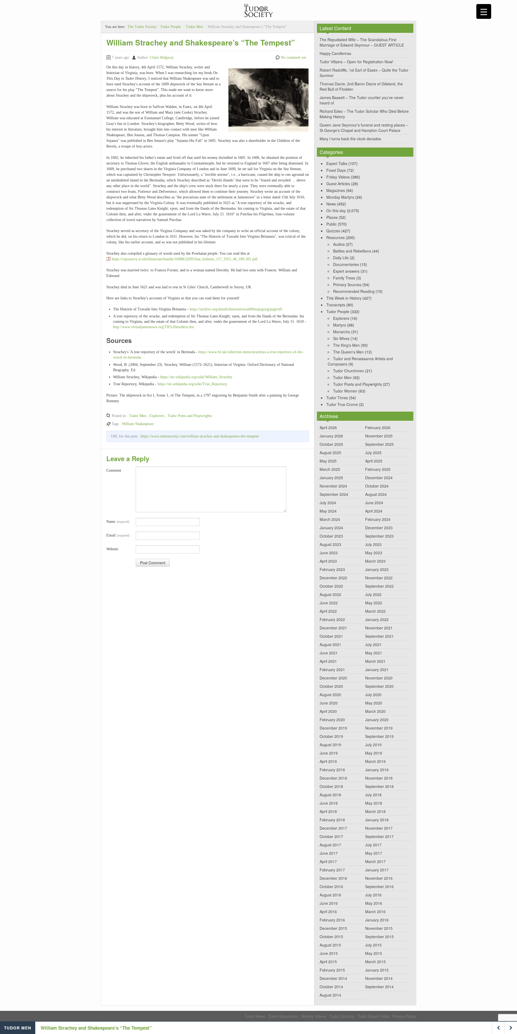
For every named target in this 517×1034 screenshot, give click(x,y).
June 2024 (374, 502)
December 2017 (333, 828)
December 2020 (333, 678)
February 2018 (332, 819)
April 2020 (328, 711)
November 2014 (379, 978)
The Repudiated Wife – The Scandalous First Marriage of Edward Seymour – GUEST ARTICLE (362, 42)
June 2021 (329, 653)
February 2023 (332, 569)
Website (112, 549)
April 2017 (328, 861)
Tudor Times (337, 397)
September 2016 (379, 886)
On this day (336, 210)
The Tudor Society (142, 27)
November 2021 (379, 627)
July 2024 (328, 502)
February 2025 (377, 469)
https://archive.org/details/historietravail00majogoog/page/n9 (236, 309)
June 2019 (329, 753)
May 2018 (373, 803)
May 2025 (328, 461)
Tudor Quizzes (341, 1016)
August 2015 (330, 945)
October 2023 (331, 536)
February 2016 (332, 920)
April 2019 (328, 761)
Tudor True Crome (342, 404)
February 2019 (332, 769)
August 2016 (330, 895)
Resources (335, 237)
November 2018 (379, 778)
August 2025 (330, 452)
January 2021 (377, 669)
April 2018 (328, 811)
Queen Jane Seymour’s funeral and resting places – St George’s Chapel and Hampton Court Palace (364, 127)
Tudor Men (194, 27)
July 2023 (373, 544)
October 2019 (331, 736)
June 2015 (329, 953)
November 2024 (333, 486)
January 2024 (331, 527)
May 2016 (373, 903)
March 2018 (375, 811)
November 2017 (379, 828)
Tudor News (254, 1016)
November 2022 (379, 577)
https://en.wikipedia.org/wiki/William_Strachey (196, 377)
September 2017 (379, 836)
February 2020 (332, 719)
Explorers (156, 416)
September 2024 (334, 494)
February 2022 (332, 619)
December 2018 (333, 778)
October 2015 (331, 936)
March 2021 (375, 661)
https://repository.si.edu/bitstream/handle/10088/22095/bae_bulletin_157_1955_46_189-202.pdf (184, 259)
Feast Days (336, 170)
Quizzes (333, 230)
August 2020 (330, 694)
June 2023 (329, 552)
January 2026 (331, 436)
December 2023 (379, 527)
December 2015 (333, 928)
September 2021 (379, 636)
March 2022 (375, 611)
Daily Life (341, 257)
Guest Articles (338, 183)
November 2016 (379, 878)
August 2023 (330, 544)
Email (118, 535)
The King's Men (346, 345)
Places (332, 217)
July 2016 (373, 895)
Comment (113, 470)
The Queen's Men (348, 352)
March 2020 (375, 711)
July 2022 (373, 594)
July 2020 (373, 694)
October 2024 (377, 486)
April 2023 (328, 561)
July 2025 (373, 452)
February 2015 (332, 970)
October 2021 (331, 636)
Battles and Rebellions (352, 251)
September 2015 (379, 936)
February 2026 (377, 427)
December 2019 (333, 728)
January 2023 (377, 569)
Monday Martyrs (340, 197)
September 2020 (379, 686)
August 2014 (330, 995)
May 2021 (373, 653)
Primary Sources (347, 284)
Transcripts (335, 304)
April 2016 (328, 911)
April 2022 (328, 611)
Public (331, 224)
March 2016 (375, 911)
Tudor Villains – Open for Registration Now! (356, 61)
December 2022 (333, 577)
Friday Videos (338, 177)
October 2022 (331, 586)
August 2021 (330, 644)
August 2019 (330, 744)
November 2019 (379, 728)
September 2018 (379, 786)
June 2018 (329, 803)
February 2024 (377, 519)
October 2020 (331, 686)
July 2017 (373, 844)
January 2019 (377, 769)
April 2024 (373, 511)
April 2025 (373, 461)
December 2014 (333, 978)
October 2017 (331, 836)
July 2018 (373, 794)
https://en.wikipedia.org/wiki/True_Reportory (192, 384)
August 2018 (330, 794)
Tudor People (170, 27)
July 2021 (373, 644)
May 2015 (373, 953)
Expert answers (346, 271)
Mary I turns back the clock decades (350, 138)
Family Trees (344, 278)
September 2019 (379, 736)
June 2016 (329, 903)
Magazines (335, 190)
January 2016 (377, 920)
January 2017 (377, 869)
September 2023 (379, 536)
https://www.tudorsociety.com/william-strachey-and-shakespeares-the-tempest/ (200, 436)
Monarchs (341, 331)
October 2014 (331, 986)
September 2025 (379, 444)
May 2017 (373, 853)
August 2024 (376, 494)
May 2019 (373, 753)
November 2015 (379, 928)
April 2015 (328, 961)
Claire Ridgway (162, 57)
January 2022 (377, 619)
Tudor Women (345, 391)
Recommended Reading (354, 291)
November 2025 (379, 436)
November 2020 (379, 678)
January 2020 (377, 719)
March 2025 (330, 469)
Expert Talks (336, 163)
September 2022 (379, 586)
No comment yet (293, 57)
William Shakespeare (138, 424)
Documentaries (346, 264)
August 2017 (330, 844)
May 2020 (373, 703)
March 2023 (375, 561)
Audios (339, 244)
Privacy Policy (404, 1016)
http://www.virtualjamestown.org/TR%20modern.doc (153, 327)
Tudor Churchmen (348, 370)
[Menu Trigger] (483, 11)
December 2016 (333, 878)
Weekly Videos (313, 1016)
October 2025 (331, 444)
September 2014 (379, 986)
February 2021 (332, 669)
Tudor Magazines (283, 1016)
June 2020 (329, 703)
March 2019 (375, 761)
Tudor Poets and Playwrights (189, 416)
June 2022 (329, 602)
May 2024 (328, 511)
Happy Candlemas (335, 53)
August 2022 (330, 594)
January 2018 (377, 819)
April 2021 (328, 661)
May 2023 (373, 552)
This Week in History (343, 298)
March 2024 (330, 519)
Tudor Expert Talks (373, 1016)
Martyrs (339, 325)
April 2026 (328, 427)
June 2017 (329, 853)
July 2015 (373, 945)
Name (117, 522)
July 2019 (373, 744)
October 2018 (331, 786)
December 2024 (379, 477)
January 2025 (331, 477)
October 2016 (331, 886)
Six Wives (341, 338)
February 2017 (332, 869)
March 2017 (375, 861)
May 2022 (373, 602)
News (331, 203)
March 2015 (375, 961)
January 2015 (377, 970)
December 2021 (333, 627)
